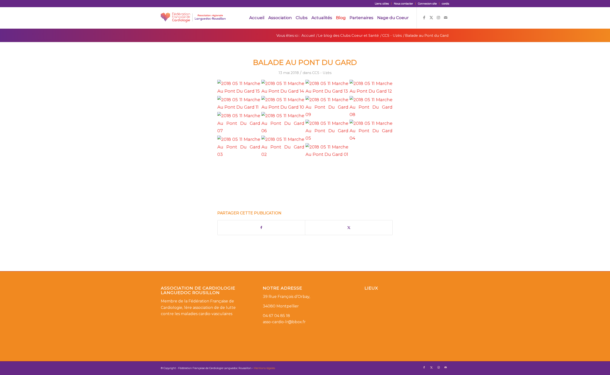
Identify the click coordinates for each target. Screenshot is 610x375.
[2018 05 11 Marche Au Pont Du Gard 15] (238, 87)
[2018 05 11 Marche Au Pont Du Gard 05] (326, 131)
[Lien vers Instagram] (438, 17)
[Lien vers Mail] (445, 17)
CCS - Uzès (321, 73)
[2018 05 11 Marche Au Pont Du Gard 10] (282, 103)
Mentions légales (264, 368)
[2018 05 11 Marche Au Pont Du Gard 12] (371, 87)
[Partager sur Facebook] (261, 227)
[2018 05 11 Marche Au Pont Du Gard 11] (238, 103)
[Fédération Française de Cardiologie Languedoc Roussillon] (193, 17)
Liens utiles (382, 3)
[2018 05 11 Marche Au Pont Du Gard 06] (282, 123)
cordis (445, 3)
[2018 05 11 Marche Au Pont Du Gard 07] (238, 123)
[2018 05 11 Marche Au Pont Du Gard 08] (371, 107)
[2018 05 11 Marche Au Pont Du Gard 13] (326, 87)
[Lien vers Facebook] (424, 17)
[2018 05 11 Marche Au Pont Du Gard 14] (282, 87)
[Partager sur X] (348, 227)
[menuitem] (381, 3)
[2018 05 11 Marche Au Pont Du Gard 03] (238, 147)
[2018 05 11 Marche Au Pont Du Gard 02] (282, 147)
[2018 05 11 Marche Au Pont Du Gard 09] (326, 107)
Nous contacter (403, 3)
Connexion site (427, 3)
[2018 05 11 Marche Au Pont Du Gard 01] (326, 150)
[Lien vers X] (431, 17)
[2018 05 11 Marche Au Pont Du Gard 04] (371, 131)
